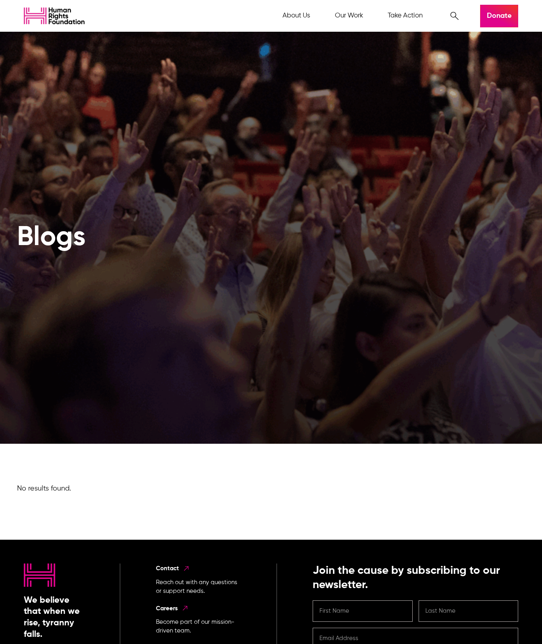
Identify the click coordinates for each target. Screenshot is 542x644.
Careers (167, 608)
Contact (168, 568)
